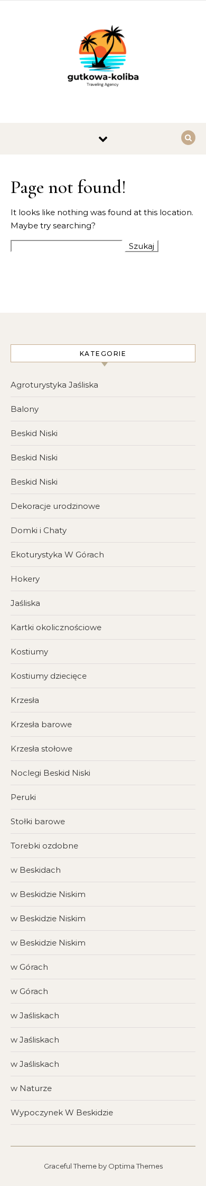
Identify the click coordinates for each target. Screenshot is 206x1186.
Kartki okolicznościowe (56, 627)
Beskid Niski (34, 433)
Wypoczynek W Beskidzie (62, 1112)
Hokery (25, 579)
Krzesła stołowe (41, 749)
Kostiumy (29, 652)
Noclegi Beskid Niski (50, 773)
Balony (25, 409)
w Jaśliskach (35, 1015)
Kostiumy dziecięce (49, 676)
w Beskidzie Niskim (48, 894)
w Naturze (31, 1088)
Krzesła (25, 700)
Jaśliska (25, 603)
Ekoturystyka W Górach (57, 554)
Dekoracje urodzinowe (55, 506)
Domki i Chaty (39, 530)
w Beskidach (36, 870)
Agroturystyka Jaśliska (54, 385)
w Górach (29, 967)
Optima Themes (135, 1166)
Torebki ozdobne (44, 846)
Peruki (23, 797)
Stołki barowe (38, 821)
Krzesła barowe (41, 724)
